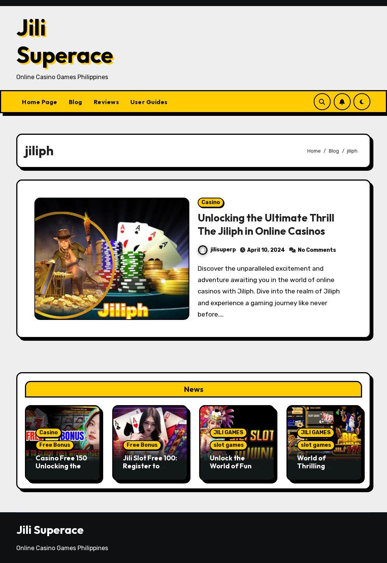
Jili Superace (64, 41)
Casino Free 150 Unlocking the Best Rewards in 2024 (62, 470)
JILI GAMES (228, 432)
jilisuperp (223, 249)
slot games (229, 445)
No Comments (317, 250)
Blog (75, 102)
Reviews (106, 102)
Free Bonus (54, 445)
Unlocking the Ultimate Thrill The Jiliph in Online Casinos (266, 224)
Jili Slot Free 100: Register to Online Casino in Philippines (150, 470)
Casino (210, 202)
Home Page (39, 102)
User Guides (149, 102)
